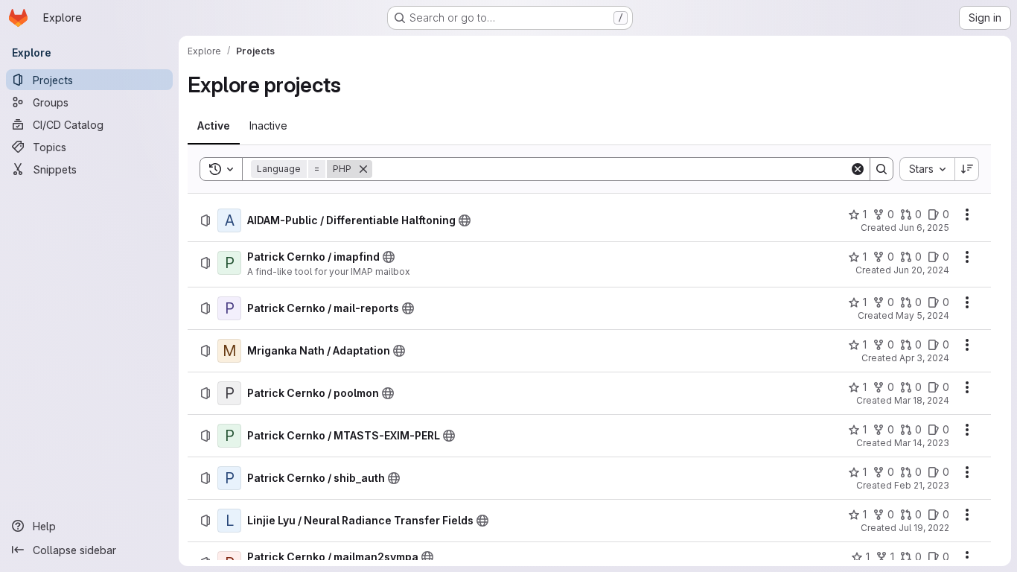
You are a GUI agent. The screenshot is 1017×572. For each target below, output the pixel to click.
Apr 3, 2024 (924, 357)
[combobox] (926, 169)
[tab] (214, 125)
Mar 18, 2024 (921, 400)
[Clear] (858, 169)
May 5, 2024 (922, 315)
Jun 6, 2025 (924, 227)
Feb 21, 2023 (921, 485)
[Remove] (363, 169)
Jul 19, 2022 (924, 527)
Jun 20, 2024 (921, 270)
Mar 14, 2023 (921, 442)
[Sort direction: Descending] (967, 169)
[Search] (881, 169)
